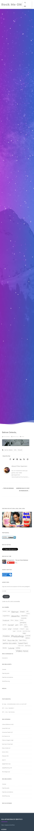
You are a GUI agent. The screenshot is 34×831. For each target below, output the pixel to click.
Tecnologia (5, 771)
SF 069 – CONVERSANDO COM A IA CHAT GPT (14, 704)
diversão (23, 618)
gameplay (23, 622)
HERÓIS (26, 626)
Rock (4, 640)
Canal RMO (5, 728)
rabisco (27, 638)
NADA (22, 436)
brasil (22, 612)
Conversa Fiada (6, 732)
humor (5, 629)
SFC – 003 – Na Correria (8, 712)
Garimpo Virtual (6, 744)
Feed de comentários (7, 677)
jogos (14, 631)
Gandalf (11, 625)
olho (15, 450)
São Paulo (27, 645)
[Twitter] (13, 459)
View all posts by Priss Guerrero (20, 477)
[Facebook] (10, 459)
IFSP (10, 629)
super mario (21, 645)
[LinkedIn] (20, 459)
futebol (21, 620)
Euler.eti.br (5, 658)
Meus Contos (5, 748)
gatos (21, 624)
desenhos (24, 615)
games (4, 624)
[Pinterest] (17, 459)
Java (27, 629)
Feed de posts (5, 673)
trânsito (5, 648)
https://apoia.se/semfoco (8, 825)
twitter (18, 648)
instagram (22, 628)
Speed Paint (23, 643)
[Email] (27, 459)
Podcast (4, 756)
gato (16, 625)
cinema (28, 613)
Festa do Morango (8, 488)
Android (4, 611)
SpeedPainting (6, 767)
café (27, 611)
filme (12, 620)
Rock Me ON (11, 4)
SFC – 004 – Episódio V (8, 708)
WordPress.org (6, 681)
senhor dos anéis (10, 643)
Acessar (4, 669)
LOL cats (19, 631)
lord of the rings (26, 631)
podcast (27, 635)
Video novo (22, 651)
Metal (24, 633)
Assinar (6, 596)
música (6, 636)
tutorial (11, 648)
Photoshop (17, 636)
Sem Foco (22, 640)
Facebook (6, 620)
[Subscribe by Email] (7, 576)
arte (9, 611)
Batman (15, 612)
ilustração (15, 629)
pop (3, 760)
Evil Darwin (5, 736)
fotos (16, 620)
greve (25, 624)
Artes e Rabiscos (6, 724)
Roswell (20, 450)
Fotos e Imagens (6, 740)
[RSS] (24, 459)
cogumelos (6, 615)
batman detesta (8, 450)
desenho (15, 616)
